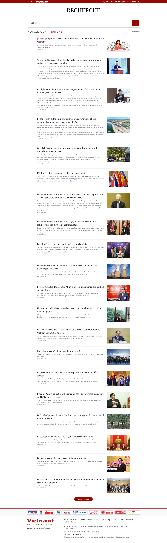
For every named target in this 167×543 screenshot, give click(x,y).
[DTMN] (107, 512)
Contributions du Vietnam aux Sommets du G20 (60, 351)
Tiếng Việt (105, 2)
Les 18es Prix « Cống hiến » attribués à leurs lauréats (62, 243)
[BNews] (58, 512)
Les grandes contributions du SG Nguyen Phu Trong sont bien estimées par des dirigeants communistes (66, 223)
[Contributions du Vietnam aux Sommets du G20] (118, 357)
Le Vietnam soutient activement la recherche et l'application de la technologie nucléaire (68, 267)
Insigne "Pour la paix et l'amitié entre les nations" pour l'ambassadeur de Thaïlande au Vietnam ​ (70, 395)
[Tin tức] (49, 512)
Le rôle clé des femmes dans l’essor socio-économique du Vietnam (71, 40)
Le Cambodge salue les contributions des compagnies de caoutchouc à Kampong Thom (70, 417)
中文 (128, 1)
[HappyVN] (134, 512)
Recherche (83, 10)
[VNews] (41, 512)
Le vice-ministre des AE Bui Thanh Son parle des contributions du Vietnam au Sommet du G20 (68, 331)
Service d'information (126, 520)
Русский (133, 1)
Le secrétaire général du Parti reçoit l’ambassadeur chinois (65, 436)
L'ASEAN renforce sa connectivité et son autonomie (61, 173)
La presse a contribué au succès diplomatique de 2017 (62, 458)
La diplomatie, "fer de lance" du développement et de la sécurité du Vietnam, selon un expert (68, 91)
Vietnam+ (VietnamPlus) (42, 1)
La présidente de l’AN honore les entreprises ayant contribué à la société (67, 374)
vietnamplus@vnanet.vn (75, 534)
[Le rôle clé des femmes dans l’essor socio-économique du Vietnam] (118, 44)
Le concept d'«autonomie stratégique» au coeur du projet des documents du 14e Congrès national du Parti (66, 120)
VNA (116, 520)
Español (123, 2)
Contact (73, 522)
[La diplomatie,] (118, 95)
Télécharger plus (83, 499)
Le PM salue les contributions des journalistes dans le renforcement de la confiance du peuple (70, 481)
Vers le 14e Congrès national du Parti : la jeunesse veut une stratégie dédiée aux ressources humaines (69, 61)
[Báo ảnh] (120, 512)
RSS (97, 520)
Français (117, 2)
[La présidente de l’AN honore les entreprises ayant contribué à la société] (118, 378)
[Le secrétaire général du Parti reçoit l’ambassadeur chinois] (118, 443)
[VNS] (79, 512)
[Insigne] (118, 400)
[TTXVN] (32, 512)
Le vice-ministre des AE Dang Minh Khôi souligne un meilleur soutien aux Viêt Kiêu (70, 288)
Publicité (66, 522)
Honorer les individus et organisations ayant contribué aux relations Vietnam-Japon (69, 310)
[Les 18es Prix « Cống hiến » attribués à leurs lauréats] (118, 250)
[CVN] (93, 512)
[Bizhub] (66, 512)
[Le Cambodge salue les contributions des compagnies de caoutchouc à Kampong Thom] (118, 421)
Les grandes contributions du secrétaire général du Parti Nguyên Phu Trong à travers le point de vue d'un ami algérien (70, 196)
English (111, 2)
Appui (102, 520)
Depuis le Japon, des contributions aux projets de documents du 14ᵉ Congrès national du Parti (69, 150)
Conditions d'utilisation (86, 520)
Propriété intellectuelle (70, 520)
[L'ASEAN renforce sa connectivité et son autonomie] (118, 179)
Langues (109, 520)
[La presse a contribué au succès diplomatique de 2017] (118, 464)
